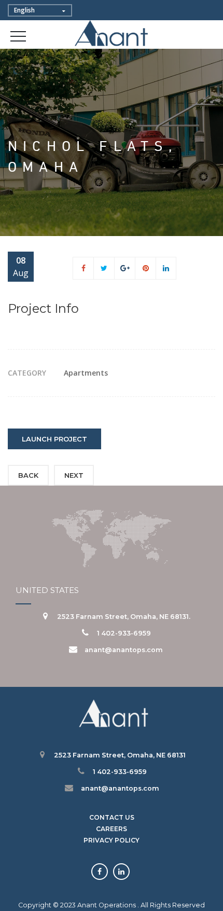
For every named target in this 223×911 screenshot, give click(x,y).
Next (73, 475)
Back (28, 475)
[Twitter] (104, 268)
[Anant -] (112, 33)
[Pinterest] (146, 268)
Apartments (86, 373)
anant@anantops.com (124, 650)
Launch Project (54, 439)
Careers (111, 829)
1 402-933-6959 (124, 633)
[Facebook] (83, 268)
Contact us (111, 817)
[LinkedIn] (166, 268)
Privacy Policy (111, 840)
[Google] (125, 268)
